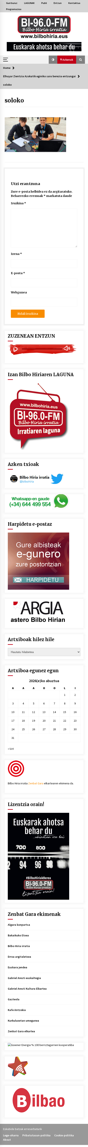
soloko (14, 100)
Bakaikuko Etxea (18, 935)
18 (23, 720)
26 (33, 729)
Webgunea (19, 292)
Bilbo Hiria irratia (19, 946)
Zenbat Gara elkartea (21, 1031)
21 (54, 720)
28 (54, 729)
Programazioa (13, 9)
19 (33, 720)
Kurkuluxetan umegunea (23, 1020)
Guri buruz (11, 3)
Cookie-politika (64, 1135)
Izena (16, 254)
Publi (44, 3)
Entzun (58, 3)
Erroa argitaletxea (19, 956)
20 (44, 720)
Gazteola (13, 999)
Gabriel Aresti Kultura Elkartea (27, 988)
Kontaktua (74, 3)
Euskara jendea (17, 967)
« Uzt (11, 749)
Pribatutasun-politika (36, 1135)
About (7, 1139)
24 (12, 729)
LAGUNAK (29, 3)
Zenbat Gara (35, 783)
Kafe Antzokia (17, 1010)
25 (23, 729)
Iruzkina (18, 203)
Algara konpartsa (19, 925)
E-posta (18, 273)
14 (54, 712)
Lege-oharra (11, 1135)
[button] (53, 60)
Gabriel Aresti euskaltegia (24, 978)
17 (12, 720)
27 (44, 729)
